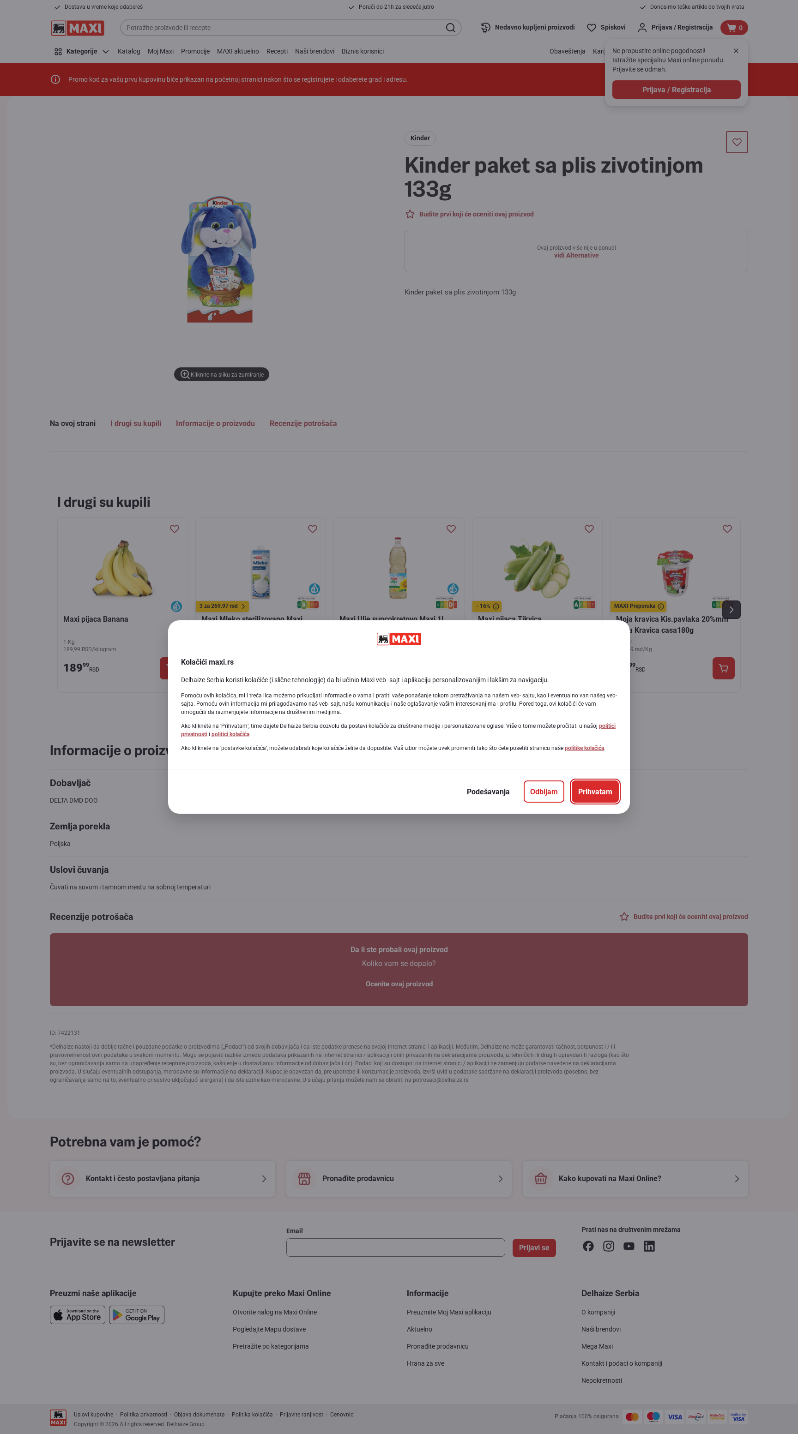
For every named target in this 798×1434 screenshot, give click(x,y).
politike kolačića (584, 748)
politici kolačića (230, 734)
